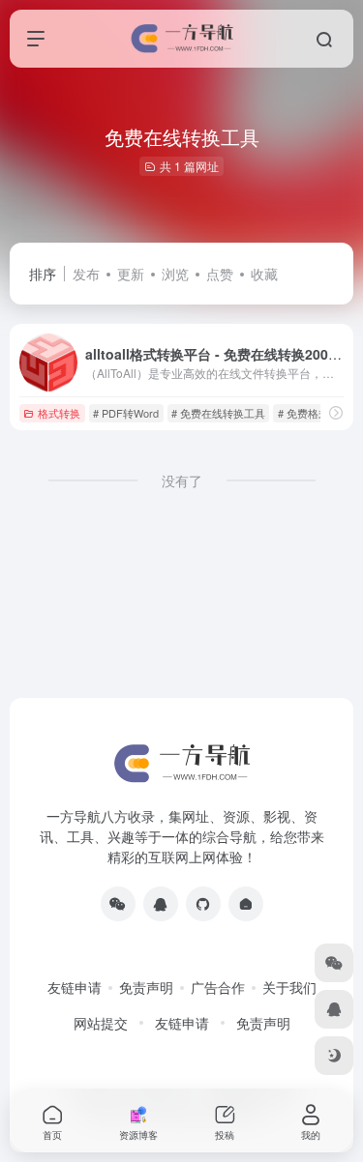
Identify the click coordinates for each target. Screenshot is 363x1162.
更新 (130, 273)
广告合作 (218, 987)
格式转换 (59, 413)
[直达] (336, 412)
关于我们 (289, 987)
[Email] (245, 903)
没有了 (182, 480)
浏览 (175, 273)
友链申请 (74, 987)
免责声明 (146, 987)
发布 (86, 273)
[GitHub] (203, 903)
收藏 (264, 273)
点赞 (219, 273)
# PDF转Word (126, 413)
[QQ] (160, 903)
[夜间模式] (334, 1055)
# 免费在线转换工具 (218, 413)
